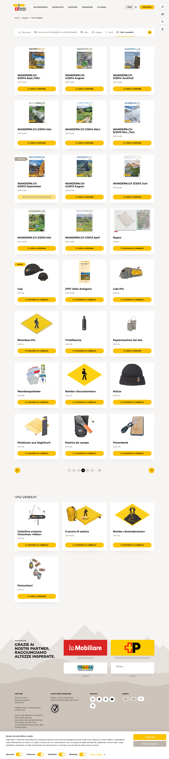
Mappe (98, 32)
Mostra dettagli (96, 754)
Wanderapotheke (29, 391)
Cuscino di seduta (77, 531)
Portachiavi (25, 585)
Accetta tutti (150, 737)
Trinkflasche (73, 340)
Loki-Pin (118, 288)
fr (134, 699)
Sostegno (72, 7)
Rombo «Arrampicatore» (129, 531)
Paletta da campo (77, 442)
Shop (129, 7)
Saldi (111, 32)
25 (100, 470)
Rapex (117, 237)
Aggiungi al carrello (133, 248)
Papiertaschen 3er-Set (127, 340)
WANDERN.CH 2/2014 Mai (34, 129)
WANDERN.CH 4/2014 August (74, 77)
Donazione (147, 7)
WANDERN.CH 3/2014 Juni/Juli (123, 77)
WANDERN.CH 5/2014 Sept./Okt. (28, 77)
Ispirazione (87, 7)
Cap (20, 288)
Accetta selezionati (149, 744)
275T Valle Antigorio (78, 288)
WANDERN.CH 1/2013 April (82, 237)
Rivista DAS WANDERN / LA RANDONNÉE (57, 32)
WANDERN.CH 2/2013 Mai (34, 237)
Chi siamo (101, 7)
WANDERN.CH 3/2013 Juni (130, 183)
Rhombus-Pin (26, 340)
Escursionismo (40, 7)
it (141, 699)
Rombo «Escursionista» (80, 391)
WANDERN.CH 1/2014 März (82, 129)
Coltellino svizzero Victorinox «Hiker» (29, 533)
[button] (162, 7)
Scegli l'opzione (38, 89)
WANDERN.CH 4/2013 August (74, 185)
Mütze (117, 391)
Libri (86, 32)
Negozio (25, 18)
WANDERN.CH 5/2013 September (29, 185)
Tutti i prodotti (127, 32)
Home (17, 18)
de (126, 699)
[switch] (40, 754)
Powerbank (120, 442)
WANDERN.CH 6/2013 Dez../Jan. (124, 131)
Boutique (26, 32)
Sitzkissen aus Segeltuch (33, 442)
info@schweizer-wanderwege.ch (28, 708)
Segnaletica (58, 7)
